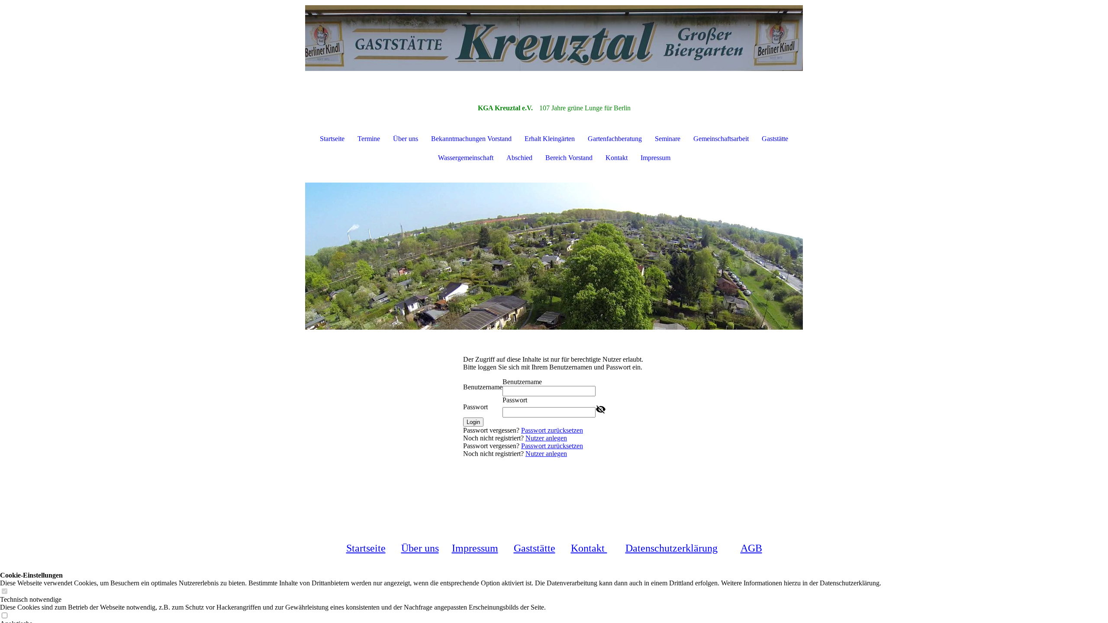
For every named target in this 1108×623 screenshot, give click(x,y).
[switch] (4, 591)
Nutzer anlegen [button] (546, 438)
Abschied (519, 157)
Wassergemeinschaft (465, 157)
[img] (554, 43)
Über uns (405, 138)
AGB (751, 548)
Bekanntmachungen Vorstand (471, 138)
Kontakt (617, 157)
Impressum (655, 157)
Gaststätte (775, 138)
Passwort (475, 407)
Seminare (667, 138)
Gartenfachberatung (615, 138)
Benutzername (482, 387)
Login (473, 422)
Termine (369, 138)
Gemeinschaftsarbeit (721, 138)
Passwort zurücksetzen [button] (552, 430)
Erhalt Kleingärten (550, 138)
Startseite (332, 138)
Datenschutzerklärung (671, 548)
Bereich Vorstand (569, 157)
